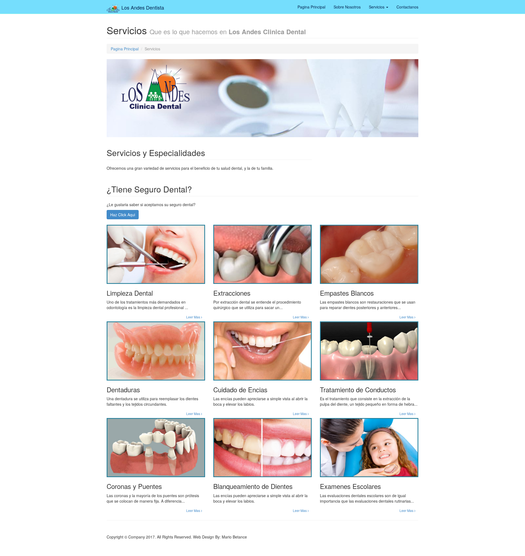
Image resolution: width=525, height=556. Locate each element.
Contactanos (407, 7)
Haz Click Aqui (122, 214)
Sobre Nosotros (347, 7)
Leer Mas (193, 317)
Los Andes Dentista (142, 6)
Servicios (377, 7)
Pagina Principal (311, 7)
